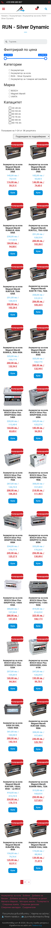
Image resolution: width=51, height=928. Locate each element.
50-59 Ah (16, 111)
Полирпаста (43, 901)
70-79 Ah (16, 117)
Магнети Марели (9, 901)
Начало (4, 16)
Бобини (26, 895)
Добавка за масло (18, 898)
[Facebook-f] (49, 2)
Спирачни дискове (30, 904)
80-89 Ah (16, 120)
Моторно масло (27, 901)
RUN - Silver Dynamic (21, 76)
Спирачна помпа (10, 904)
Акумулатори (15, 16)
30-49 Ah (16, 108)
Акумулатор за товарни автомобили (29, 79)
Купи (13, 192)
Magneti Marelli (18, 94)
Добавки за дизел (38, 898)
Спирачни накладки (11, 907)
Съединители (29, 907)
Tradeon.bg (37, 925)
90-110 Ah (16, 123)
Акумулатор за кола (31, 16)
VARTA (14, 97)
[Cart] (36, 9)
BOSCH (14, 91)
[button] (3, 9)
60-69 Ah (16, 114)
